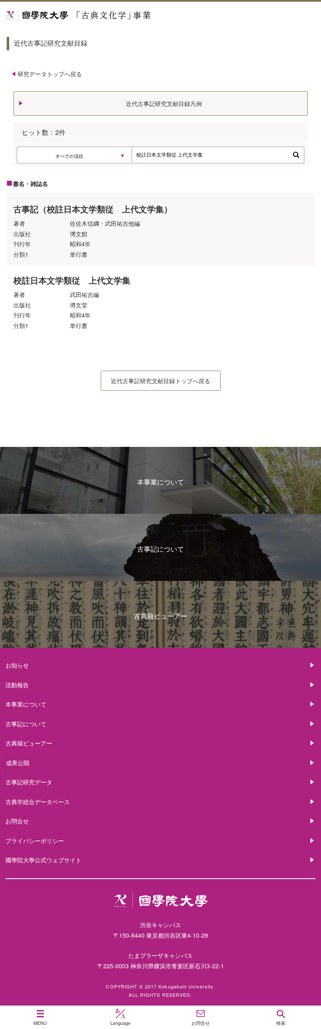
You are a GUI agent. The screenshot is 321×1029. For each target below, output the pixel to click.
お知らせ (17, 665)
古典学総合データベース (37, 801)
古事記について (160, 549)
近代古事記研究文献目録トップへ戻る (160, 381)
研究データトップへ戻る (50, 74)
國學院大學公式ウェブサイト (43, 860)
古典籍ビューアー (160, 616)
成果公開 (17, 762)
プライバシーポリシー (34, 840)
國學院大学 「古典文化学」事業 (109, 15)
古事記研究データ (28, 782)
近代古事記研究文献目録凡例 (164, 103)
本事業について (160, 482)
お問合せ (17, 821)
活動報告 (17, 685)
